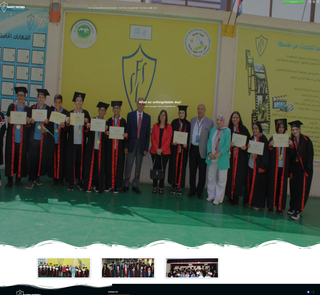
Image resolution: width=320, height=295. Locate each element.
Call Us (137, 8)
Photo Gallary (143, 8)
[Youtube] (313, 1)
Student (130, 8)
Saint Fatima (96, 8)
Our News (153, 106)
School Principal (122, 8)
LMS (149, 8)
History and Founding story (110, 8)
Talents (155, 8)
